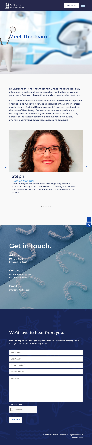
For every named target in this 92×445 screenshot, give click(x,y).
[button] (5, 167)
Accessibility (77, 438)
